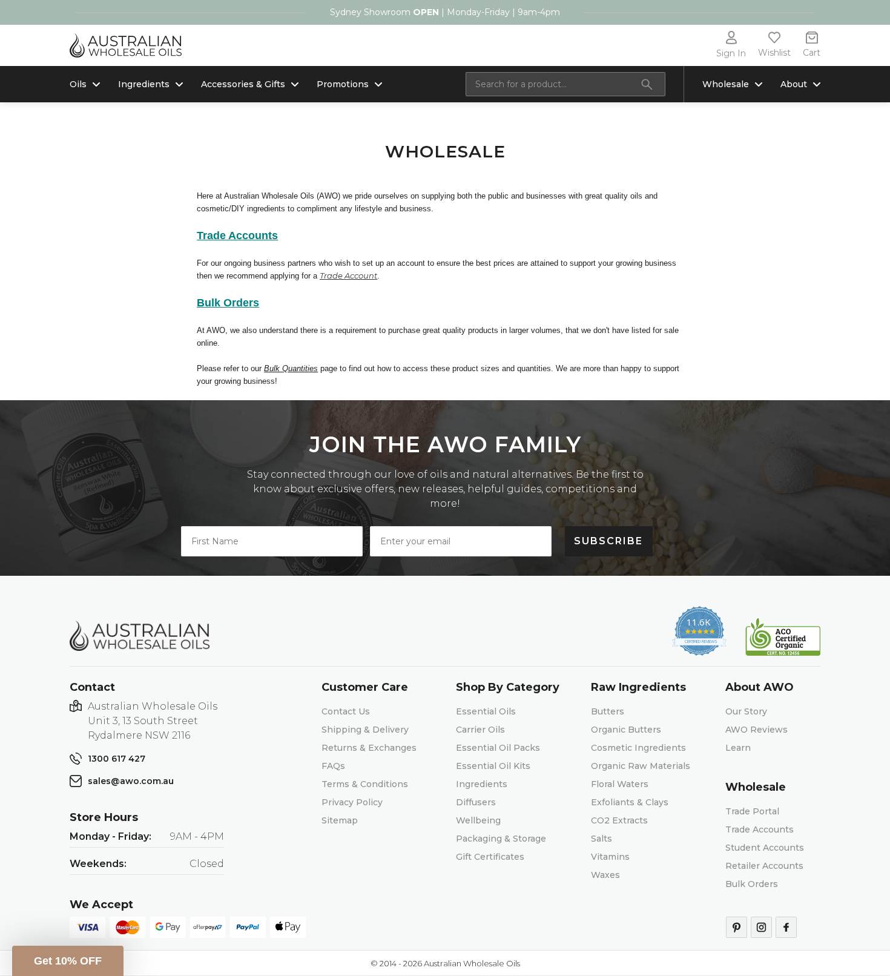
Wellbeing (478, 820)
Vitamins (610, 856)
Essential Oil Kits (493, 765)
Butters (607, 711)
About (793, 84)
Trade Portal (752, 811)
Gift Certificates (490, 856)
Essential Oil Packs (498, 747)
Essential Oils (486, 711)
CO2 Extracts (619, 820)
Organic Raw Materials (640, 765)
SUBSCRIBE (608, 541)
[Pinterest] (736, 927)
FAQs (333, 765)
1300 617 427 (116, 758)
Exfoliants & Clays (629, 802)
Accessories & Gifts (243, 84)
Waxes (605, 874)
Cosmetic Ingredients (638, 747)
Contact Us (345, 711)
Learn (738, 747)
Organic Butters (626, 729)
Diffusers (476, 802)
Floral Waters (619, 784)
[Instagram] (761, 927)
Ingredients (144, 84)
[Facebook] (786, 927)
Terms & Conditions (364, 784)
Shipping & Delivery (365, 729)
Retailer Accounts (764, 865)
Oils (78, 84)
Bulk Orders (751, 884)
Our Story (746, 711)
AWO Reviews (756, 729)
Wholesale (725, 84)
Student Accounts (764, 847)
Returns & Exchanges (369, 747)
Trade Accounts (759, 829)
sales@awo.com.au (131, 781)
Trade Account (348, 275)
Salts (601, 838)
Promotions (343, 84)
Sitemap (339, 820)
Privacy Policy (352, 802)
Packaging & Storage (501, 838)
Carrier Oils (480, 729)
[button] (68, 961)
